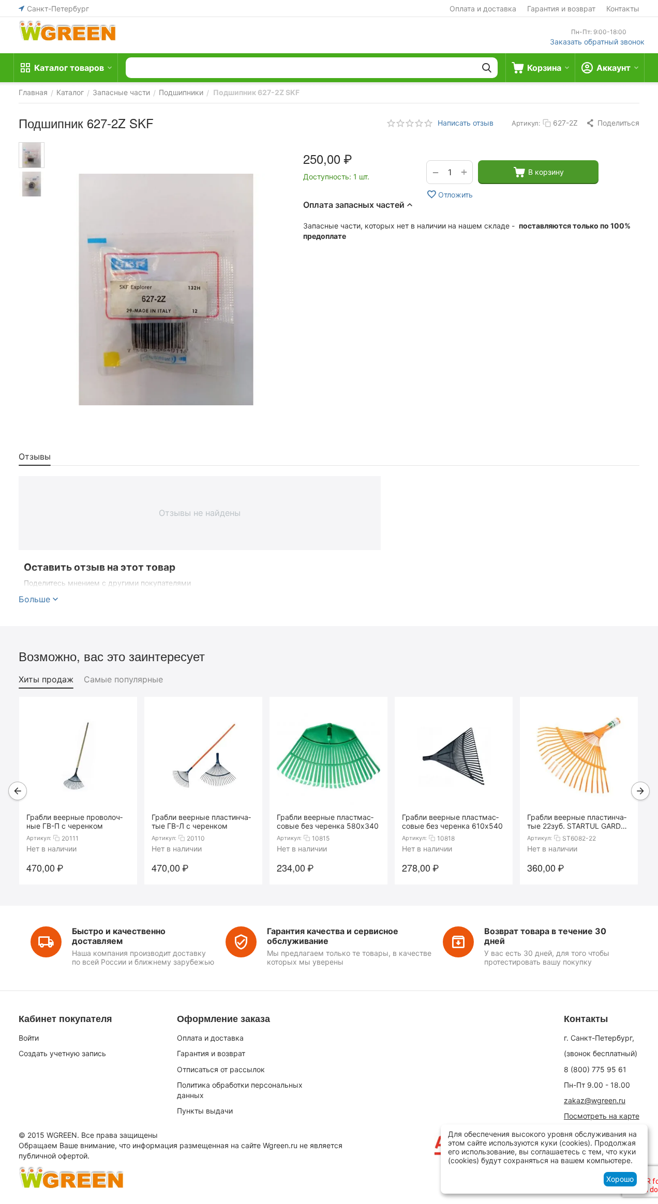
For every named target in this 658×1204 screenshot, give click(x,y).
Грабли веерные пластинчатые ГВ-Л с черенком (201, 821)
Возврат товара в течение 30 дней (545, 936)
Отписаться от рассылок (221, 1069)
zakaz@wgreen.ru (594, 1100)
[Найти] (486, 67)
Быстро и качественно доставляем (119, 936)
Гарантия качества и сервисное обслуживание (332, 936)
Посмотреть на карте (601, 1115)
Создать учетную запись (62, 1053)
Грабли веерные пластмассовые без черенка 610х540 (452, 821)
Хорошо (620, 1179)
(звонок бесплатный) (600, 1053)
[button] (612, 123)
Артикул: (526, 123)
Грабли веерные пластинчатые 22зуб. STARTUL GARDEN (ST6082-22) (579, 821)
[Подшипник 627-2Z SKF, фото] (166, 289)
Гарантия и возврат (561, 8)
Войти (29, 1037)
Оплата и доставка (483, 8)
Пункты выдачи (205, 1110)
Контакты (622, 8)
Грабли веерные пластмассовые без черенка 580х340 (328, 821)
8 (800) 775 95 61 (595, 1069)
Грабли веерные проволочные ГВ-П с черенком (74, 821)
